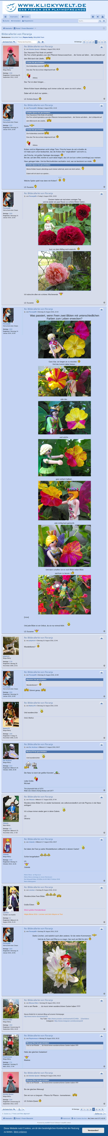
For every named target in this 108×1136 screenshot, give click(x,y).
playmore (6, 656)
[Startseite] (46, 7)
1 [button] (87, 42)
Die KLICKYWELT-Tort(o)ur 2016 (50, 879)
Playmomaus (7, 1057)
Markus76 (6, 728)
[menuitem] (93, 17)
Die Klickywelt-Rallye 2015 (32, 879)
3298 (10, 73)
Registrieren (28, 21)
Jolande (6, 854)
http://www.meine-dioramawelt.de (36, 1016)
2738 (10, 661)
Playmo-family (28, 37)
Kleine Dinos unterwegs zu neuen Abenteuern (38, 877)
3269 (10, 125)
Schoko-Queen (8, 68)
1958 (10, 1025)
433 (10, 828)
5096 (10, 860)
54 (10, 918)
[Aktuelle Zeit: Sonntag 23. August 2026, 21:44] (104, 28)
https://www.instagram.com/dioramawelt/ (68, 1021)
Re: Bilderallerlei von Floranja (38, 46)
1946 (10, 734)
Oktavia (5, 823)
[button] (84, 41)
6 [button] (102, 42)
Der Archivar (7, 760)
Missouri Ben (7, 1019)
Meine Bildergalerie (30, 881)
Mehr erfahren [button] (20, 1132)
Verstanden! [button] (93, 1130)
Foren (26, 16)
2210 (10, 766)
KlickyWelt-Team (16, 37)
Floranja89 (6, 120)
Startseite (14, 16)
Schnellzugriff (6, 17)
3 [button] (93, 42)
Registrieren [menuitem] (103, 17)
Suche (7, 21)
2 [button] (90, 42)
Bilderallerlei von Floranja (17, 34)
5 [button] (99, 42)
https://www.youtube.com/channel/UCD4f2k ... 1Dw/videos (68, 1019)
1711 (10, 1062)
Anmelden (17, 21)
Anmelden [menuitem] (98, 17)
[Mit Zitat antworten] (101, 47)
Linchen (6, 912)
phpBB (47, 1122)
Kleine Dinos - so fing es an (32, 874)
